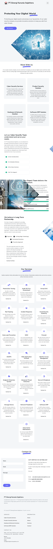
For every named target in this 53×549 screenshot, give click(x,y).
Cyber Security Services (10, 517)
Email (4, 466)
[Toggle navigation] (47, 3)
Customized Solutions (17, 239)
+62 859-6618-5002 (37, 479)
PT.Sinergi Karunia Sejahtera (21, 3)
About (28, 520)
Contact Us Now (10, 261)
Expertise (8, 236)
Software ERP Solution (10, 526)
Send (7, 485)
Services (29, 523)
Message (5, 472)
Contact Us (8, 298)
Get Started (10, 28)
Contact (29, 526)
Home (28, 517)
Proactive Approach (17, 242)
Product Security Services (10, 520)
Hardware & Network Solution (11, 523)
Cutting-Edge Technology (21, 236)
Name (4, 461)
